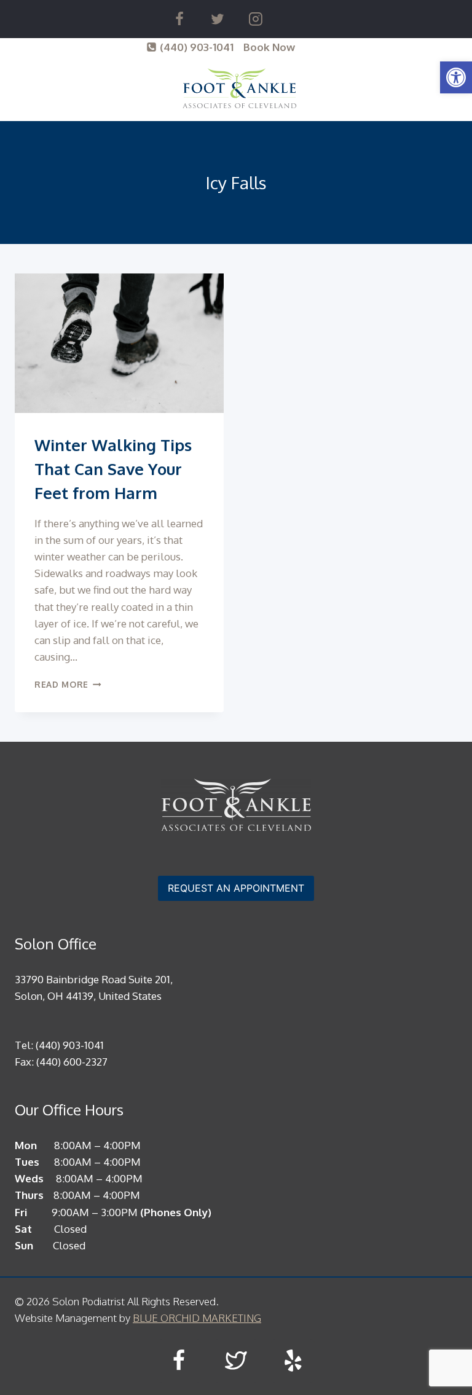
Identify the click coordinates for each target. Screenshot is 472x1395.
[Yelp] (293, 1361)
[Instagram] (255, 19)
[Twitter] (217, 19)
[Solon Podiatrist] (239, 88)
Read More (67, 684)
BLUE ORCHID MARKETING (197, 1317)
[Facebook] (179, 19)
